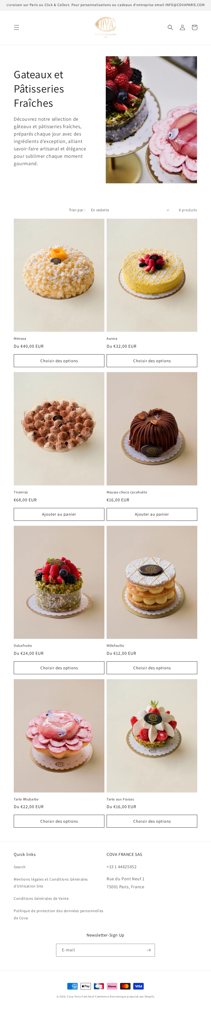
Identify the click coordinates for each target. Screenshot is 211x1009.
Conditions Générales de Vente (41, 898)
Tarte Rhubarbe (26, 799)
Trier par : (77, 209)
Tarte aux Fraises (120, 799)
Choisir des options (59, 360)
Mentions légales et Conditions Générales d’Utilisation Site (51, 883)
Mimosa (20, 338)
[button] (16, 27)
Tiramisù (21, 492)
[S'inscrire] (149, 950)
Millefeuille (115, 645)
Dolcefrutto (23, 645)
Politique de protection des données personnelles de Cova (59, 914)
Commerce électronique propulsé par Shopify (124, 996)
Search (20, 866)
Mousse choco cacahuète (127, 492)
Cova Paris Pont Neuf (80, 996)
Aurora (112, 338)
